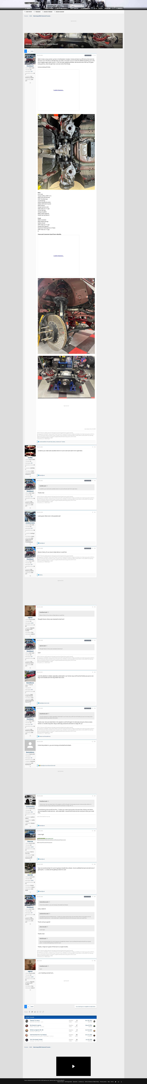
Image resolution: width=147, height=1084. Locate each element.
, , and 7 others (52, 441)
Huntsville (32, 761)
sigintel (30, 617)
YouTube (45, 842)
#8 (95, 672)
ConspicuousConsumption (36, 1036)
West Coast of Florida (29, 695)
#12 (95, 830)
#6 (95, 607)
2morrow (30, 841)
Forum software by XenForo (36, 1080)
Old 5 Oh (32, 1022)
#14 (95, 896)
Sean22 (90, 1026)
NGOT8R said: (43, 938)
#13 (95, 864)
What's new (49, 8)
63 (30, 526)
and (44, 703)
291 (31, 463)
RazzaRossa (30, 683)
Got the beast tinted (36, 1039)
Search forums (48, 12)
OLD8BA (30, 458)
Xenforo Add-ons (57, 1080)
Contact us (81, 1081)
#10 (95, 741)
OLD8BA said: (43, 486)
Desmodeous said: (44, 902)
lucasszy (32, 1041)
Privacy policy (103, 1081)
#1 (95, 55)
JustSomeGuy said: (44, 913)
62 (30, 621)
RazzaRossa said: (44, 713)
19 (30, 461)
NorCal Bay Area (29, 852)
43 (30, 69)
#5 (95, 548)
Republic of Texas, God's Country (29, 629)
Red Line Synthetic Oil (50, 840)
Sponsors (75, 1081)
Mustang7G (74, 8)
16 (30, 810)
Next (32, 51)
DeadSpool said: (43, 612)
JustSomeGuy (30, 806)
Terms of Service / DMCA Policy (92, 1081)
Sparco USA (63, 840)
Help (109, 1081)
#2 (95, 447)
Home (112, 1081)
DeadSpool (29, 46)
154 (31, 878)
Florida (32, 885)
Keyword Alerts (62, 8)
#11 (95, 796)
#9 (95, 708)
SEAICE (31, 1026)
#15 (95, 960)
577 (32, 528)
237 (32, 71)
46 (31, 757)
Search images (60, 12)
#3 (95, 480)
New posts (29, 12)
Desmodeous (30, 752)
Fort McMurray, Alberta (29, 77)
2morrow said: (43, 926)
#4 (95, 512)
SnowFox (32, 1031)
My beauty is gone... (35, 1025)
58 (30, 845)
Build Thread (40, 842)
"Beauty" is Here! (35, 1020)
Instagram (49, 842)
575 (32, 689)
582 (32, 812)
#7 (95, 640)
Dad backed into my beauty (38, 1035)
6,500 (32, 847)
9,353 (32, 880)
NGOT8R (30, 875)
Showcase (86, 8)
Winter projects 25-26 (36, 1030)
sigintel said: (43, 645)
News (28, 8)
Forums (37, 8)
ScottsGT (90, 1036)
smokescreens (30, 523)
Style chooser (60, 1081)
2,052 (32, 623)
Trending (37, 12)
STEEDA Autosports (41, 840)
